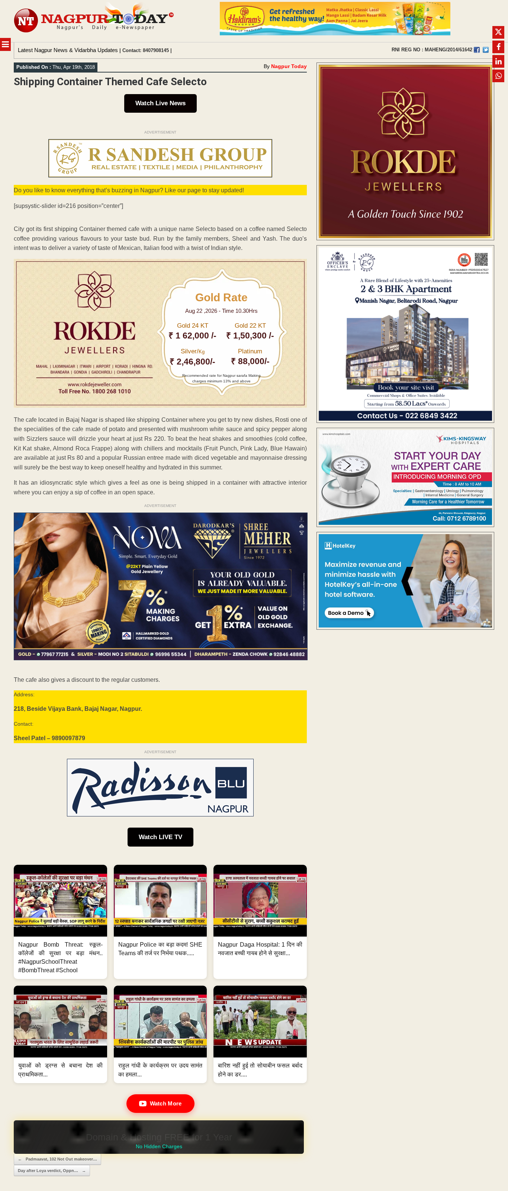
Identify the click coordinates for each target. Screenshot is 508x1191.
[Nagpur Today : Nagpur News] (95, 21)
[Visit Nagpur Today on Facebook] (477, 50)
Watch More (166, 1103)
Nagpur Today (289, 66)
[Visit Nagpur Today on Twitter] (486, 50)
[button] (60, 922)
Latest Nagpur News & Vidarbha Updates (68, 50)
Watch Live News (160, 103)
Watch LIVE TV (160, 837)
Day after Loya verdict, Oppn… (52, 1170)
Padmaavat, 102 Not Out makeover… (57, 1159)
